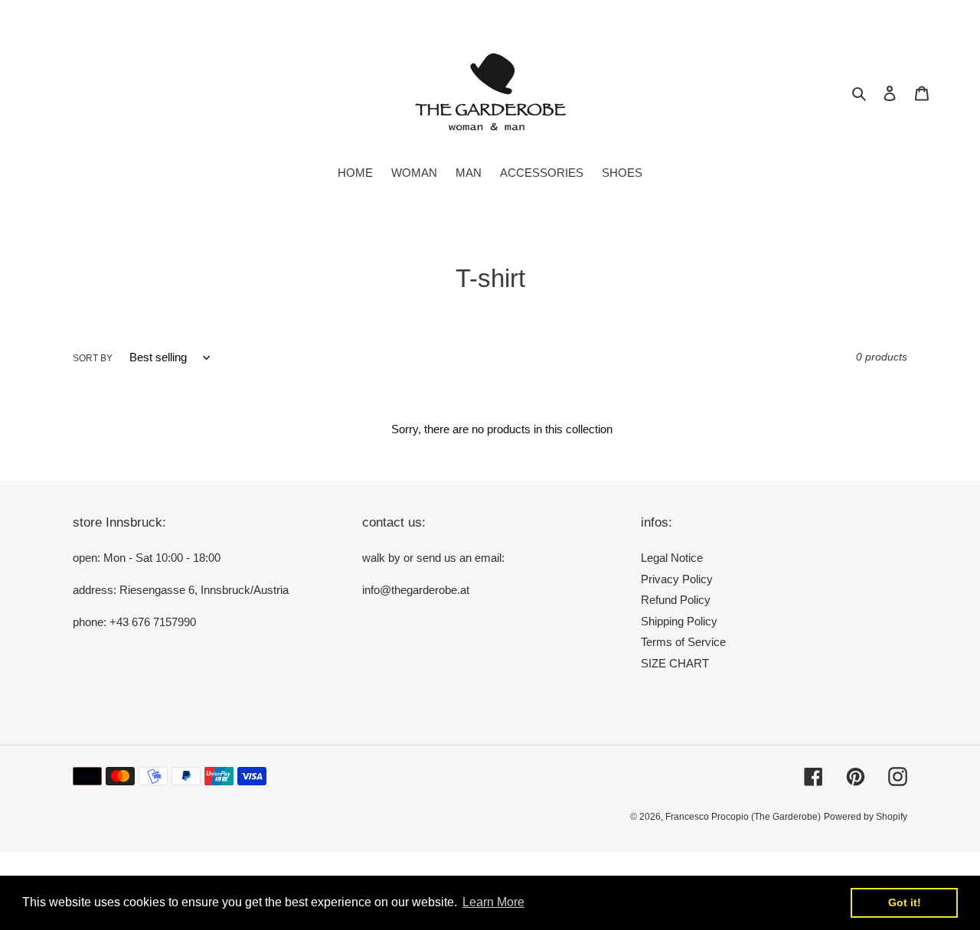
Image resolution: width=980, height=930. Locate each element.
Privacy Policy (677, 579)
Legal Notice (672, 557)
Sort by (93, 358)
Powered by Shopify (865, 816)
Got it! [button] (904, 902)
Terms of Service (683, 641)
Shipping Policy (679, 621)
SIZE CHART (675, 663)
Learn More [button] (493, 902)
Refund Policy (675, 599)
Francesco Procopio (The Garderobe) (743, 816)
